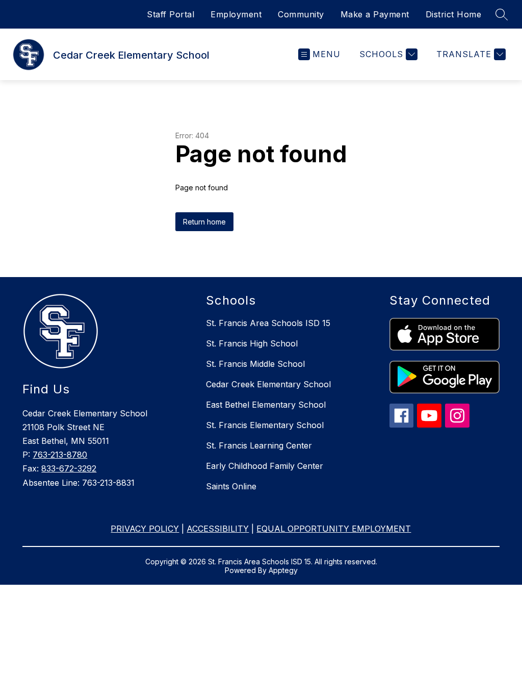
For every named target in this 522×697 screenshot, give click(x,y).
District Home (454, 14)
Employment (236, 14)
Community (301, 14)
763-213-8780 (60, 455)
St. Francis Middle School (255, 364)
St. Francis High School (252, 343)
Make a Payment (375, 14)
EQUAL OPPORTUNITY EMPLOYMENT (333, 529)
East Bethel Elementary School (266, 405)
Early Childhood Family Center (264, 466)
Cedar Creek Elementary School (268, 384)
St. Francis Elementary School (265, 425)
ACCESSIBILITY (218, 529)
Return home (204, 221)
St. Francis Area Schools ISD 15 (268, 323)
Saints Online (231, 486)
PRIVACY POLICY (145, 529)
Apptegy (283, 570)
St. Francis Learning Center (259, 445)
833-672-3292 (68, 468)
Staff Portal (170, 14)
